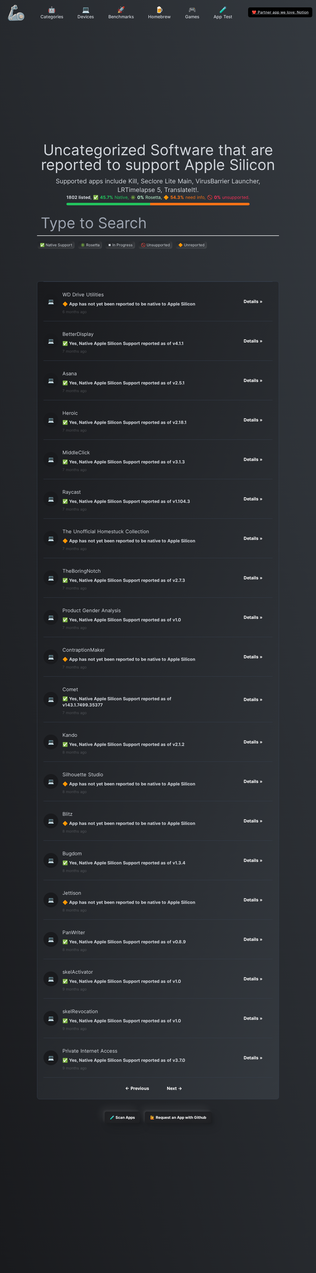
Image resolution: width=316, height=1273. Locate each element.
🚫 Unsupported (155, 245)
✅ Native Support (56, 245)
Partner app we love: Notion (280, 12)
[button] (253, 301)
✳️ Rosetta (89, 245)
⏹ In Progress (120, 245)
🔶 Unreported (191, 245)
